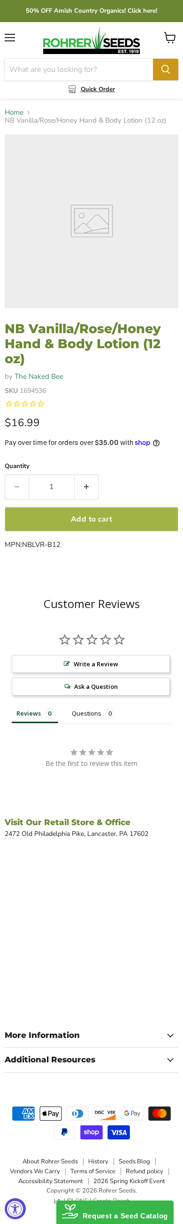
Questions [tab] (86, 713)
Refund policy (144, 1171)
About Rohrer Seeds (50, 1161)
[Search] (165, 69)
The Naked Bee (39, 376)
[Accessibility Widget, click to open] (15, 1208)
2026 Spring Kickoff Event (129, 1181)
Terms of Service (92, 1171)
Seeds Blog (134, 1161)
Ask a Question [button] (96, 686)
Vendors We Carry (35, 1171)
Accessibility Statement (50, 1181)
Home (14, 113)
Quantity (17, 466)
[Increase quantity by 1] (87, 487)
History (98, 1161)
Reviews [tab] (28, 713)
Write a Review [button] (96, 664)
